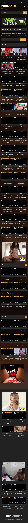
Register (22, 2)
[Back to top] (23, 518)
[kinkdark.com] (11, 6)
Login (16, 2)
